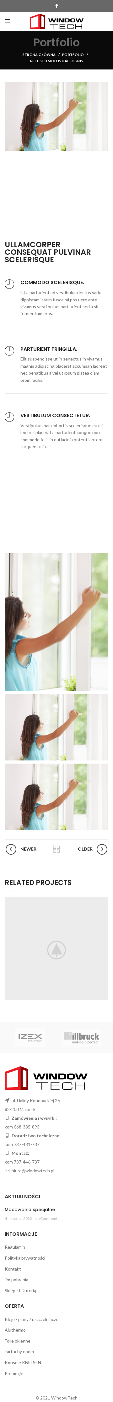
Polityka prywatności (25, 1258)
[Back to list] (56, 849)
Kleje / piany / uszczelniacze (31, 1319)
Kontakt (13, 1269)
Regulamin (15, 1247)
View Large (103, 901)
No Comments (47, 1218)
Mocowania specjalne (30, 1209)
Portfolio (73, 55)
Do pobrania (16, 1279)
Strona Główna (39, 55)
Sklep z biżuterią (20, 1290)
